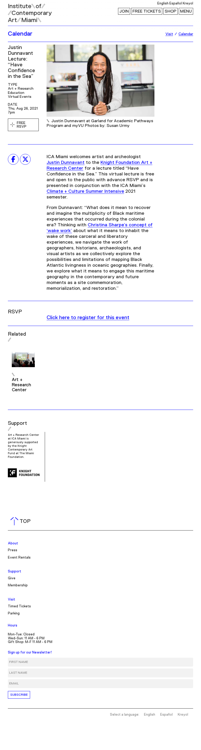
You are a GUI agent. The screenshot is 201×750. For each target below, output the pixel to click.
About (13, 543)
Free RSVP (21, 124)
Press (12, 550)
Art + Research (21, 88)
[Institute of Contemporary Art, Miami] (16, 10)
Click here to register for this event (88, 317)
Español (175, 3)
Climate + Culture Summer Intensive (85, 191)
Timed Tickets (19, 606)
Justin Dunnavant (66, 162)
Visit (11, 599)
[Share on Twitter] (25, 159)
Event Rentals (19, 557)
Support (14, 571)
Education (16, 93)
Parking (14, 613)
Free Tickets (146, 11)
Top (22, 521)
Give (11, 578)
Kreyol (188, 3)
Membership (18, 585)
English (163, 3)
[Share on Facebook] (13, 159)
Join (124, 11)
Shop (170, 11)
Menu (186, 11)
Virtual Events (19, 97)
